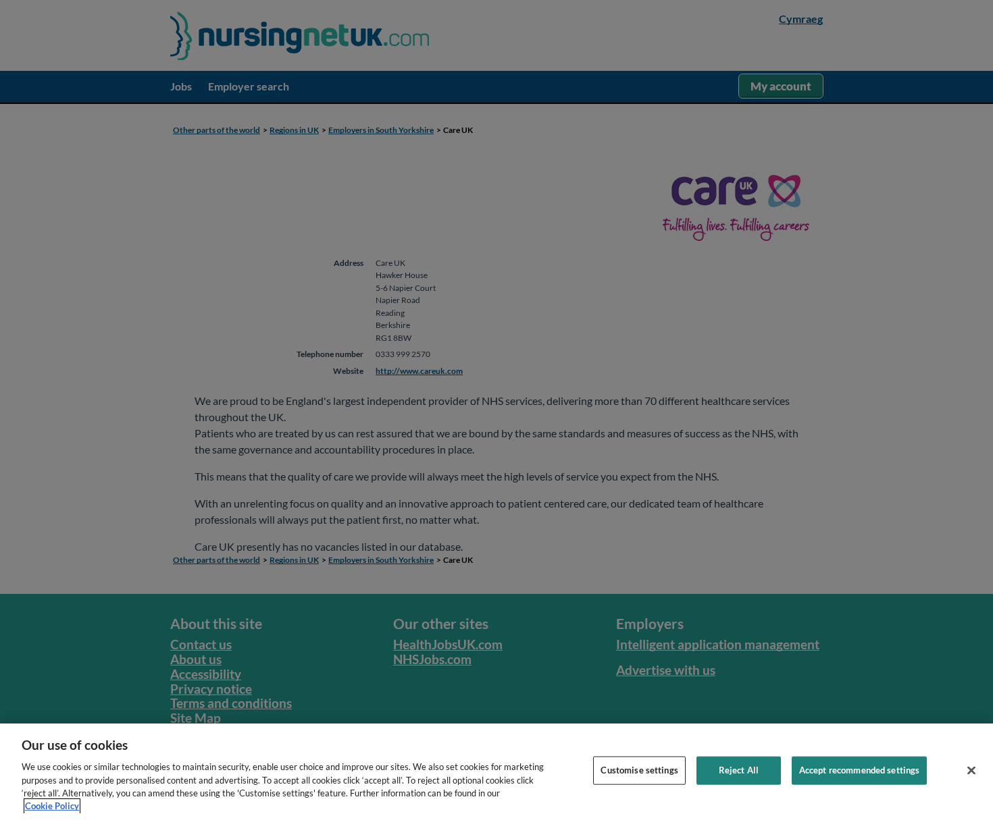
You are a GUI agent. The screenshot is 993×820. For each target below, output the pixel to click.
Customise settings (639, 770)
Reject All (739, 770)
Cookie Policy (52, 805)
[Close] (971, 771)
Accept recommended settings (859, 770)
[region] (496, 771)
